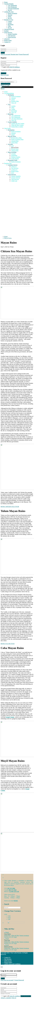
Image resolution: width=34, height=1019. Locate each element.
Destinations (11, 130)
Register (3, 73)
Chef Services (11, 35)
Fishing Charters (15, 157)
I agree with (11, 67)
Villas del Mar (15, 935)
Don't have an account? (7, 980)
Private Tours (14, 149)
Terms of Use (8, 960)
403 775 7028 (12, 890)
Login (2, 52)
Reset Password (5, 83)
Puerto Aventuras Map (17, 139)
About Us (7, 39)
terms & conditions (14, 67)
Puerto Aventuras (12, 13)
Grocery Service (15, 177)
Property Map (15, 101)
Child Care (14, 181)
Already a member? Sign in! (8, 998)
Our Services (14, 168)
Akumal (10, 15)
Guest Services (12, 37)
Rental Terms (8, 40)
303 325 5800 (11, 888)
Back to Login (5, 75)
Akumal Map (14, 141)
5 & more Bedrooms (13, 8)
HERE (16, 900)
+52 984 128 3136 (14, 891)
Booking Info (8, 163)
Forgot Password (19, 980)
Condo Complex (12, 122)
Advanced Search (9, 29)
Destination (11, 95)
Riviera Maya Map (16, 138)
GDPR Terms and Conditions (12, 964)
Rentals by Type (8, 19)
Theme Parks (14, 150)
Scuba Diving (15, 158)
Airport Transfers (12, 34)
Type (9, 104)
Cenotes (13, 154)
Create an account (25, 996)
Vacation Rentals (8, 4)
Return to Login (5, 85)
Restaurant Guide (12, 160)
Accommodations (9, 93)
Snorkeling (14, 155)
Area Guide (7, 128)
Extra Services (8, 32)
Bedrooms (10, 114)
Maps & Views (12, 136)
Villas (9, 26)
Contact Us (7, 42)
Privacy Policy (8, 962)
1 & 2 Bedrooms (12, 5)
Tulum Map (14, 142)
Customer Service (12, 165)
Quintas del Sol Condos (17, 123)
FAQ (12, 173)
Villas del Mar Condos (17, 125)
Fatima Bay (7, 935)
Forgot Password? (24, 54)
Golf (12, 146)
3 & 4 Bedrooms (12, 7)
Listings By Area (9, 11)
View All (13, 103)
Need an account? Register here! (10, 54)
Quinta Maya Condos (17, 126)
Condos (10, 21)
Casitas (10, 23)
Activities (10, 144)
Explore (6, 31)
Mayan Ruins (15, 147)
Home (6, 2)
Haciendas (10, 24)
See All (10, 10)
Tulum (9, 16)
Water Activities (12, 152)
